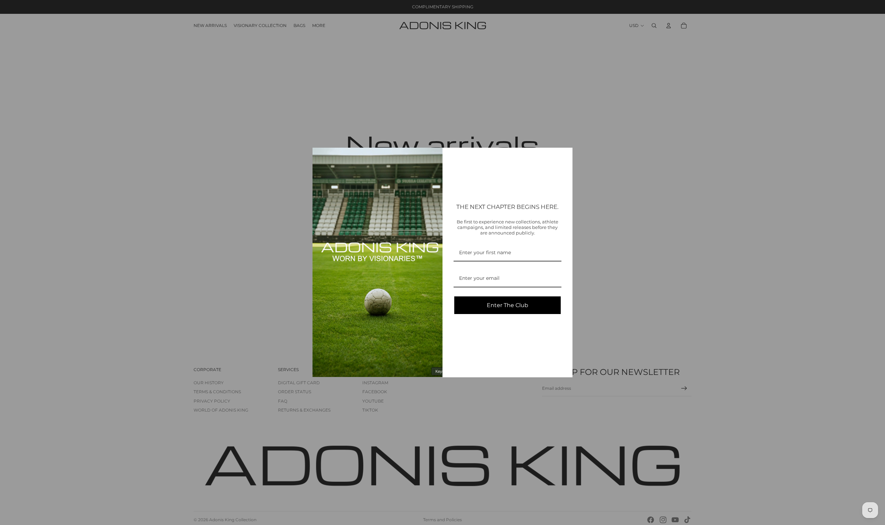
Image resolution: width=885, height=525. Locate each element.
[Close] (564, 156)
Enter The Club (507, 305)
